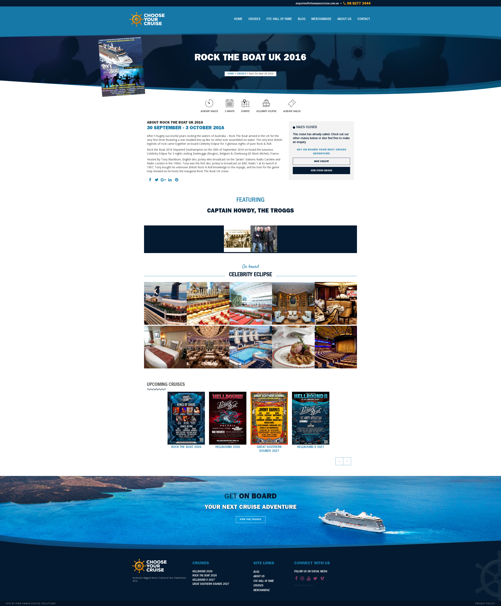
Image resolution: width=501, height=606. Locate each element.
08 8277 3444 (358, 4)
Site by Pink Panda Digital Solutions (31, 603)
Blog (301, 19)
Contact (363, 19)
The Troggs (276, 211)
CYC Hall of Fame (279, 19)
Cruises (254, 19)
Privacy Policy (485, 603)
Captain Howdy (230, 211)
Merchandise (321, 19)
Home (238, 19)
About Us (344, 19)
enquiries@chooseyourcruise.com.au (317, 3)
